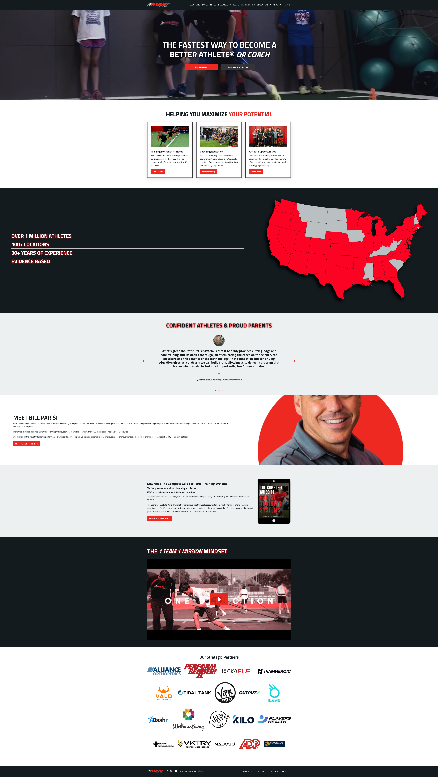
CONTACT (247, 771)
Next (294, 361)
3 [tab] (223, 390)
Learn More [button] (256, 171)
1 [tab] (215, 390)
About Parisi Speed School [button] (26, 443)
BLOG (270, 771)
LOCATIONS (195, 4)
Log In (287, 4)
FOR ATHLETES (209, 4)
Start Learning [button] (208, 171)
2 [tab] (219, 390)
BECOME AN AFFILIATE (228, 4)
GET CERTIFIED (248, 4)
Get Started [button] (158, 171)
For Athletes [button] (201, 67)
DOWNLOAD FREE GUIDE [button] (159, 518)
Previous (144, 361)
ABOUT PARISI (281, 771)
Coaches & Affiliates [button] (238, 67)
